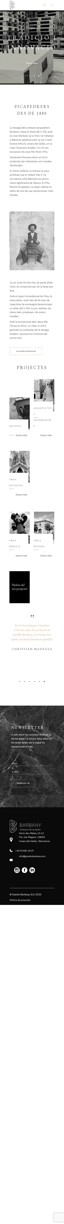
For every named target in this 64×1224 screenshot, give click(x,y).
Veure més (21, 435)
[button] (19, 681)
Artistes (15, 426)
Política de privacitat (20, 900)
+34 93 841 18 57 (24, 850)
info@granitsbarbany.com (32, 856)
